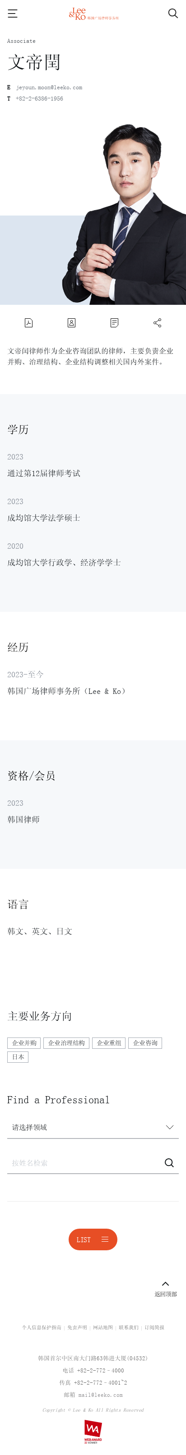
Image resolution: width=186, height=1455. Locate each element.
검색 (169, 1163)
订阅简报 (154, 1327)
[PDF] (28, 322)
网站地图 (103, 1327)
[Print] (114, 322)
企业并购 (24, 1043)
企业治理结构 (66, 1043)
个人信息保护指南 (41, 1327)
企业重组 (109, 1043)
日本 (18, 1057)
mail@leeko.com (101, 1395)
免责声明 (77, 1327)
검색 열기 (165, 13)
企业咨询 (145, 1043)
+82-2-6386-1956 (39, 98)
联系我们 (129, 1327)
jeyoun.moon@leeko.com (49, 87)
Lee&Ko (93, 13)
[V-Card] (71, 322)
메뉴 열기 (20, 13)
